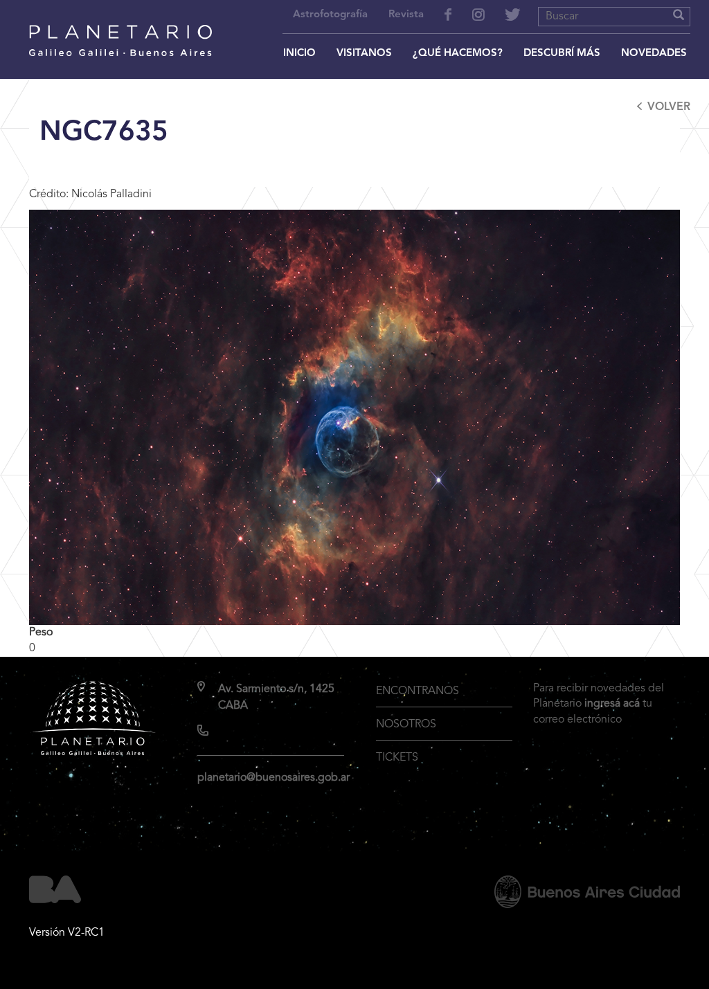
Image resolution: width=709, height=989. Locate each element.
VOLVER (668, 107)
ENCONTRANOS (417, 691)
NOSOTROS (406, 724)
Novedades (654, 53)
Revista (406, 15)
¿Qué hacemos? (458, 53)
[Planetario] (120, 22)
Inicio (299, 53)
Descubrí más (561, 53)
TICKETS (397, 757)
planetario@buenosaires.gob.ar (273, 777)
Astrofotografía (330, 15)
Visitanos (364, 53)
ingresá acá (612, 703)
